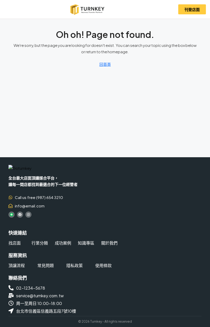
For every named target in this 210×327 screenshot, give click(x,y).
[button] (8, 9)
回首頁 (105, 64)
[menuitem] (167, 9)
